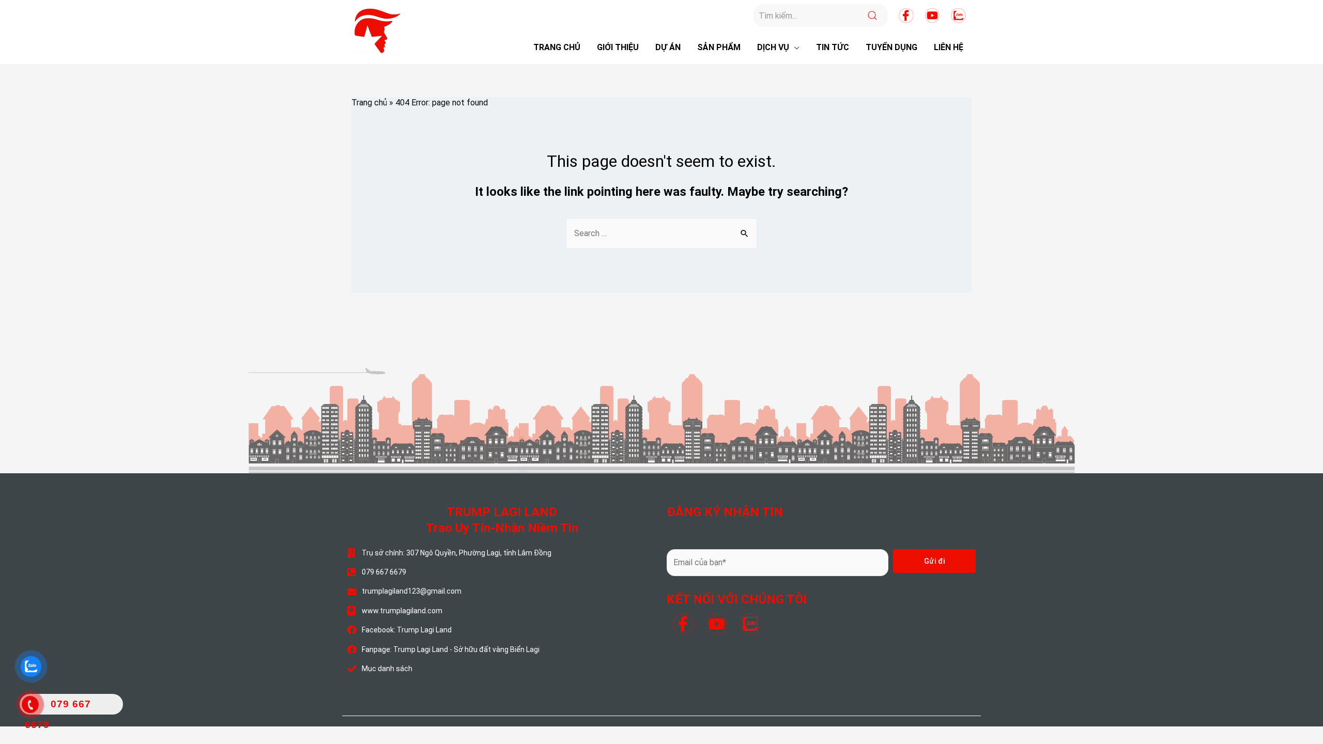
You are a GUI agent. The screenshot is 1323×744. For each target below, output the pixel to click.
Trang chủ (369, 102)
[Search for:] (661, 233)
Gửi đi (934, 561)
